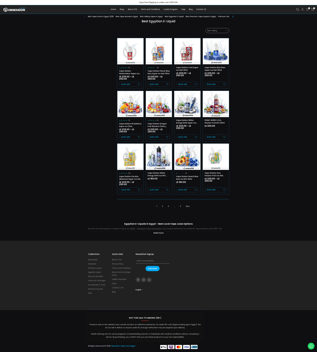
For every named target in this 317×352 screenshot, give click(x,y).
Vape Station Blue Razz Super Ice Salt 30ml (215, 68)
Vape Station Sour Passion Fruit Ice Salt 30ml (214, 174)
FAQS (114, 283)
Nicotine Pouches (95, 289)
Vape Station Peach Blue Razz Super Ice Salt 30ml (159, 72)
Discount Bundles (95, 276)
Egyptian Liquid (94, 272)
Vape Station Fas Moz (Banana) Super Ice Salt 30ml (130, 177)
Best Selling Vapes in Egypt (151, 16)
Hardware (92, 264)
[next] (231, 16)
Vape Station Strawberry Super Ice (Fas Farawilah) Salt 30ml (130, 125)
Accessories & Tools (96, 285)
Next (188, 206)
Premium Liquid (94, 268)
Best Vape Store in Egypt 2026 (101, 16)
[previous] (85, 16)
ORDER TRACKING (119, 279)
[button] (120, 42)
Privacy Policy (118, 264)
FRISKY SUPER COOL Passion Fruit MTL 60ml (215, 121)
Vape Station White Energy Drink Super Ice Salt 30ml (186, 121)
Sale (90, 293)
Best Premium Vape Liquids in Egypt (201, 16)
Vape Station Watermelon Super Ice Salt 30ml (129, 72)
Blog (114, 292)
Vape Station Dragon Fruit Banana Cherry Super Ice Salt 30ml (157, 125)
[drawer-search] (297, 9)
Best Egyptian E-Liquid (174, 16)
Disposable (92, 259)
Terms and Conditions (121, 268)
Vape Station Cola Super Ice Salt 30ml (187, 68)
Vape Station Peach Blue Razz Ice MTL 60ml (187, 177)
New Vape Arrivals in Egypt (127, 16)
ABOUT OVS (117, 259)
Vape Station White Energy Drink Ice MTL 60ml (157, 174)
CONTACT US (117, 288)
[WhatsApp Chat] (311, 346)
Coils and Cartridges (97, 280)
